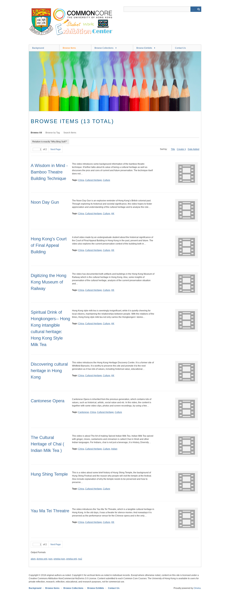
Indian (114, 449)
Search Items (69, 132)
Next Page (55, 149)
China (81, 180)
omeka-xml (71, 559)
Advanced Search (193, 9)
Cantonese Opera (47, 400)
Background (38, 48)
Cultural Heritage (93, 180)
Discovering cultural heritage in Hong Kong (49, 370)
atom (33, 559)
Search (198, 9)
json (50, 559)
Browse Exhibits (144, 48)
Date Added (193, 149)
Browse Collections (104, 48)
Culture (106, 180)
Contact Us (180, 48)
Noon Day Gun (45, 202)
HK (112, 213)
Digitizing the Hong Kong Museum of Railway (48, 282)
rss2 (80, 559)
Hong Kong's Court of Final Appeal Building (49, 245)
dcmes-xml (42, 559)
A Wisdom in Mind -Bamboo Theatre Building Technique (49, 172)
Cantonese (83, 412)
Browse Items (69, 48)
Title (173, 149)
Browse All (36, 132)
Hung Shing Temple (49, 474)
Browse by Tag (52, 132)
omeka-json (59, 559)
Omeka (197, 588)
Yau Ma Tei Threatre (50, 510)
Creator (180, 149)
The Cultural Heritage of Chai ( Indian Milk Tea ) (47, 444)
